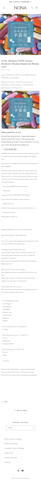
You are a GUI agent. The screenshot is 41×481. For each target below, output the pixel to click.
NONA (17, 478)
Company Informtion (11, 457)
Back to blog (22, 410)
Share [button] (5, 401)
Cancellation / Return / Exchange (14, 448)
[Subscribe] (33, 427)
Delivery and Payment (11, 443)
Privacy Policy (9, 453)
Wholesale (8, 462)
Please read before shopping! (13, 439)
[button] (4, 8)
